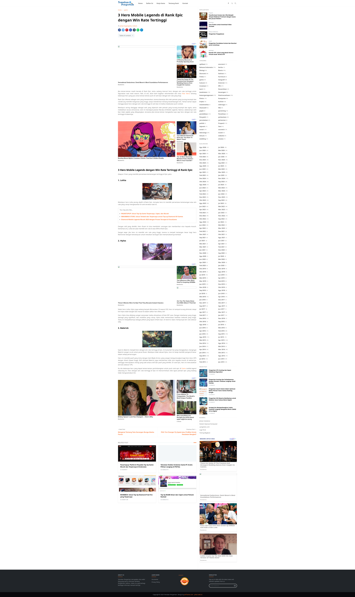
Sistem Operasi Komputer (208, 424)
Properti (211, 13)
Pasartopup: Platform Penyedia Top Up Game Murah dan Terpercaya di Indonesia (136, 466)
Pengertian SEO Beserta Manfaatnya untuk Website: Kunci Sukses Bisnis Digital (222, 399)
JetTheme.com (188, 594)
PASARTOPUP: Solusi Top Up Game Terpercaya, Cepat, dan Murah (145, 214)
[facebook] (228, 3)
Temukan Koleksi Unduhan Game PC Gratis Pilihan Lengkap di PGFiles (176, 466)
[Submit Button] (235, 585)
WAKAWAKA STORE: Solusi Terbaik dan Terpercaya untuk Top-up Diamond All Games (152, 217)
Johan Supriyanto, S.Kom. (128, 26)
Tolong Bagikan (204, 433)
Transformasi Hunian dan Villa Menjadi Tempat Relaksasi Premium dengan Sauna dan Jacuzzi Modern (222, 16)
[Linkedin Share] (130, 29)
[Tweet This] (123, 29)
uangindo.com (204, 427)
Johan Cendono (204, 421)
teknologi (211, 22)
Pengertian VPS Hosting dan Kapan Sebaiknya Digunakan (220, 371)
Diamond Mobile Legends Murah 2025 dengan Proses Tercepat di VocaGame (149, 219)
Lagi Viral (202, 430)
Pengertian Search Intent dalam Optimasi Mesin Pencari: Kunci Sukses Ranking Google (222, 390)
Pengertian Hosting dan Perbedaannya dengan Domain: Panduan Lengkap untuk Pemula (222, 381)
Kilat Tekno (186, 94)
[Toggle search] (235, 3)
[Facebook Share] (119, 29)
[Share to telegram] (141, 29)
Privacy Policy (156, 582)
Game (184, 368)
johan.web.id (198, 594)
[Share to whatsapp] (137, 29)
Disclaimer (155, 579)
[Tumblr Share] (134, 29)
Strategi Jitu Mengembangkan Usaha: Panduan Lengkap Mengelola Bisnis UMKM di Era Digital (222, 409)
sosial (210, 41)
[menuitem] (140, 3)
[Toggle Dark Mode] (232, 3)
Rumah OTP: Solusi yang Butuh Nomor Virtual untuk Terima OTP (221, 53)
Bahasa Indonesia (213, 32)
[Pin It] (126, 29)
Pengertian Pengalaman (216, 34)
